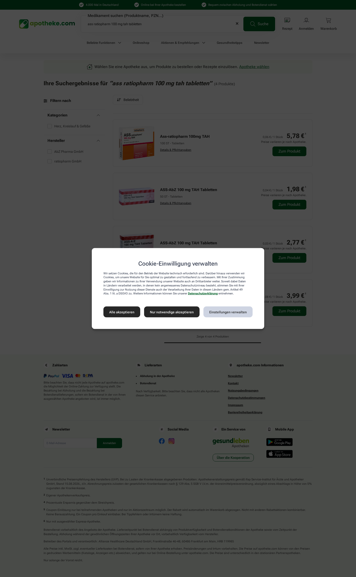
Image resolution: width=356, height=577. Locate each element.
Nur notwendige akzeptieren (172, 312)
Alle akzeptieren (121, 312)
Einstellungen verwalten (228, 312)
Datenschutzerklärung (203, 293)
